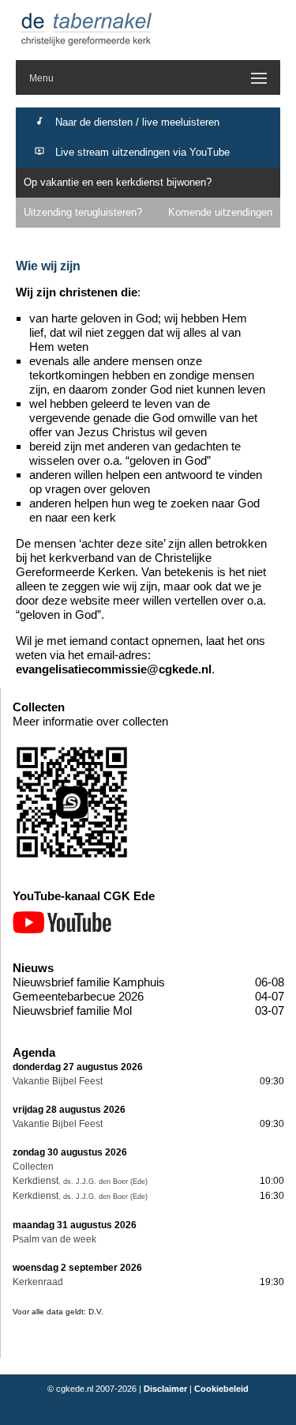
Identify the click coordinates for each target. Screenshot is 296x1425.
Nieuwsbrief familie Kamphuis (89, 982)
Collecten (33, 1166)
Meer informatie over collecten (90, 721)
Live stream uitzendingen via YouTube (142, 152)
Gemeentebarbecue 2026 (78, 996)
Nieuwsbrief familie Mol (72, 1010)
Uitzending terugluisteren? (83, 212)
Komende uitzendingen (220, 212)
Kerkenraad (38, 1281)
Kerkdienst (35, 1180)
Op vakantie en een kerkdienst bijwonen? (118, 182)
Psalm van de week (54, 1239)
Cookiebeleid (221, 1388)
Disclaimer (165, 1388)
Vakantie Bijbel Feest (58, 1081)
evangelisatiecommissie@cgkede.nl (114, 669)
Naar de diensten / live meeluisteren (137, 122)
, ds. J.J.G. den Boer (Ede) (103, 1182)
